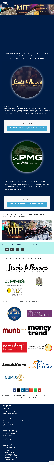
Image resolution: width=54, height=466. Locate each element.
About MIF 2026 (9, 459)
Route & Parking (9, 452)
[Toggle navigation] (51, 1)
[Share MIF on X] (18, 390)
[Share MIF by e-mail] (27, 390)
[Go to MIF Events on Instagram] (31, 390)
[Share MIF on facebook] (14, 390)
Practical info (9, 449)
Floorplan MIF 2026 (11, 457)
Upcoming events (10, 447)
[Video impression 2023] (39, 390)
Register (7, 451)
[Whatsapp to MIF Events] (35, 390)
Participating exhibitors (12, 456)
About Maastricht (10, 454)
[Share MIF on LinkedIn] (23, 390)
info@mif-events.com (10, 413)
